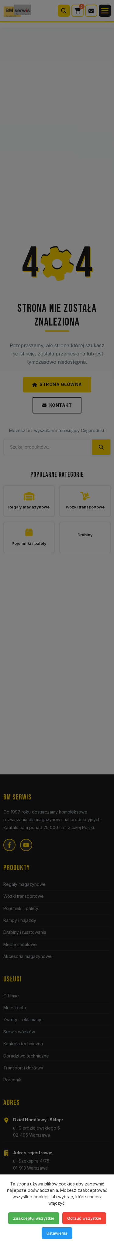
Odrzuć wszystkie (84, 1218)
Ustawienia (57, 1233)
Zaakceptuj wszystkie (33, 1218)
